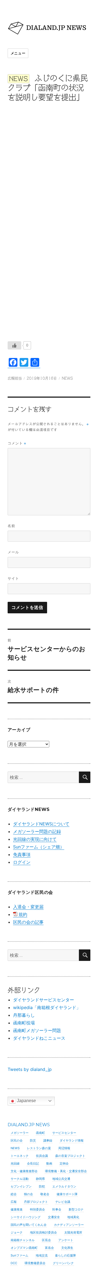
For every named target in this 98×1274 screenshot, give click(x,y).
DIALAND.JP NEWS (29, 1124)
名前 (11, 526)
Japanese (26, 1100)
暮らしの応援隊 (65, 1255)
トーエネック (20, 1156)
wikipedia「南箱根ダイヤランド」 (47, 1007)
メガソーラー (20, 1133)
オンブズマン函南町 (24, 1248)
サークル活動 (20, 1179)
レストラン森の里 (39, 1148)
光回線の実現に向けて (35, 839)
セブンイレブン (21, 1186)
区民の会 (17, 1140)
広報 (14, 1202)
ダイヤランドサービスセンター (43, 1000)
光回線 (15, 1163)
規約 (23, 914)
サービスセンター (64, 1133)
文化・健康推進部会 (24, 1171)
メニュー (18, 53)
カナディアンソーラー (69, 1225)
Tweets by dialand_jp (30, 1069)
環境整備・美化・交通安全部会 (66, 1171)
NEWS (67, 378)
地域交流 (42, 1255)
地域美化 (73, 1217)
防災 (33, 1140)
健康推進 (17, 1209)
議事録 (47, 1140)
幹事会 (56, 1209)
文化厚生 (67, 1248)
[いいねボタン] (14, 345)
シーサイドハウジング (26, 1217)
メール (13, 552)
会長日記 (33, 1163)
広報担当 (15, 378)
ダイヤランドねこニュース (39, 1038)
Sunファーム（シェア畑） (38, 847)
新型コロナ (76, 1209)
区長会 (46, 1240)
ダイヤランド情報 (72, 1140)
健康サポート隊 (67, 1194)
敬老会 (44, 1194)
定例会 (64, 1163)
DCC (14, 1263)
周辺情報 (64, 1148)
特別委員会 (37, 1209)
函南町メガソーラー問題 (37, 1030)
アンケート (65, 1240)
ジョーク (17, 1232)
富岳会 (49, 1248)
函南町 (40, 1133)
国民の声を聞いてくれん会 (29, 1225)
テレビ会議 (62, 1202)
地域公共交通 (61, 1179)
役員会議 (42, 1156)
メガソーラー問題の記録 (37, 831)
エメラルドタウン (64, 1186)
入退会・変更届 (28, 906)
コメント (17, 443)
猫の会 (28, 1194)
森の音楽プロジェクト (70, 1156)
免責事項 (21, 854)
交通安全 (54, 1217)
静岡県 (40, 1179)
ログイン (21, 862)
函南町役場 (24, 1022)
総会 (14, 1194)
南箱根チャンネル (23, 1240)
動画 (49, 1163)
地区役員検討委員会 (43, 1232)
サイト (13, 578)
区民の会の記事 (28, 922)
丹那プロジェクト (36, 1202)
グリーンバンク (63, 1263)
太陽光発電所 (73, 1232)
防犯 (42, 1186)
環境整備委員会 (34, 1263)
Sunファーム (19, 1255)
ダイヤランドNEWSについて (41, 824)
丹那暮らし (24, 1015)
